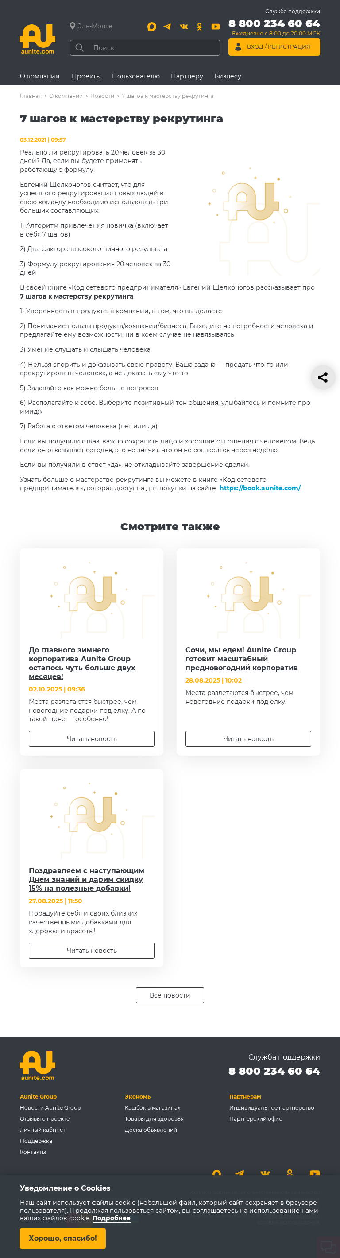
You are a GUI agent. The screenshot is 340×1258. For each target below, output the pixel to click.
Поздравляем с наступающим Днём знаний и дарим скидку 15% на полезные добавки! (86, 879)
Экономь (138, 1096)
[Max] (151, 26)
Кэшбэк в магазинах (152, 1107)
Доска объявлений (151, 1129)
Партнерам (245, 1096)
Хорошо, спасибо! (63, 1238)
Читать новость (92, 739)
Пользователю (136, 76)
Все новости (170, 995)
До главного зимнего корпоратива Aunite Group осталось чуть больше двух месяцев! (82, 663)
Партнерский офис (255, 1118)
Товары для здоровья (154, 1118)
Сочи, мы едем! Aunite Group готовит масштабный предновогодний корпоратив (241, 659)
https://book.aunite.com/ (260, 488)
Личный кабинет (43, 1129)
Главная (31, 96)
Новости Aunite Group (50, 1107)
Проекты (86, 76)
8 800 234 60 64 (274, 1070)
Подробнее (112, 1219)
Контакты (33, 1152)
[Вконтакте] (183, 26)
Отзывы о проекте (45, 1118)
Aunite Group (38, 1096)
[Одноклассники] (199, 26)
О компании (40, 76)
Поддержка (36, 1141)
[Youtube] (215, 26)
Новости (102, 96)
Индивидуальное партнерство (271, 1107)
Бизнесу (227, 76)
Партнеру (187, 76)
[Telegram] (167, 26)
